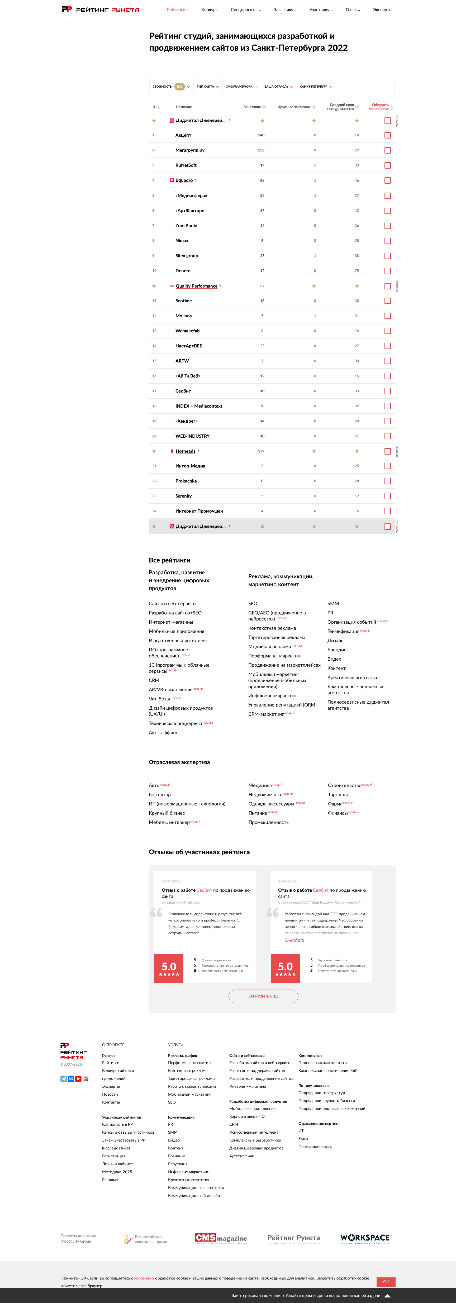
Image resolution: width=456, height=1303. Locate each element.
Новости (110, 1094)
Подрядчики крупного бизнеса (326, 1101)
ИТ (301, 1131)
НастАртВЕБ (188, 346)
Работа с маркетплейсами (192, 1087)
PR (170, 1125)
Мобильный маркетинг (189, 1094)
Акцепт (183, 135)
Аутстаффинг (241, 1156)
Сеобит (183, 391)
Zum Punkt (186, 225)
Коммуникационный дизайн (194, 1196)
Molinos (183, 316)
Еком (303, 1139)
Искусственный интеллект (253, 1132)
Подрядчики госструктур (321, 1093)
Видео (174, 1140)
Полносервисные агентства (323, 1063)
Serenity (183, 496)
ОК (386, 1282)
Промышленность (315, 1147)
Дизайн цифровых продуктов (256, 1148)
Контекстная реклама (187, 1071)
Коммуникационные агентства (196, 1188)
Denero (183, 271)
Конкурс (210, 10)
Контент (175, 1148)
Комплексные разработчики (255, 1140)
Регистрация (113, 1156)
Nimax (181, 240)
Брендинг (176, 1156)
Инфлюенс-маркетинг (188, 1172)
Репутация (177, 1164)
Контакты (111, 1102)
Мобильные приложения (252, 1109)
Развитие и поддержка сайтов (257, 1071)
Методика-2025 (117, 1172)
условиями (144, 1278)
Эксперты (382, 10)
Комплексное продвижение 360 (328, 1071)
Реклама (110, 1180)
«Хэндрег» (186, 421)
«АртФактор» (189, 210)
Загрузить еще (263, 996)
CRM (233, 1125)
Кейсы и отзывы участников (128, 1132)
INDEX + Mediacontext (198, 406)
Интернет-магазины (247, 1087)
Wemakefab (187, 331)
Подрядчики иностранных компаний (331, 1109)
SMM (173, 1132)
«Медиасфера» (191, 195)
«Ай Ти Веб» (187, 376)
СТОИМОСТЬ (167, 86)
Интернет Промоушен (199, 511)
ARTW (182, 361)
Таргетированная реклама (191, 1079)
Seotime (183, 301)
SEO (172, 1102)
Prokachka (186, 481)
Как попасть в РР (117, 1125)
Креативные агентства (188, 1180)
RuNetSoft (186, 165)
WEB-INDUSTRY (192, 436)
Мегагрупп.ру (190, 150)
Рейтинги (111, 1063)
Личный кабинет (117, 1164)
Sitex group (186, 256)
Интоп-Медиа (190, 466)
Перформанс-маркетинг (190, 1063)
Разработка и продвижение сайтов (261, 1079)
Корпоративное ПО (247, 1117)
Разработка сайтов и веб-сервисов (260, 1063)
